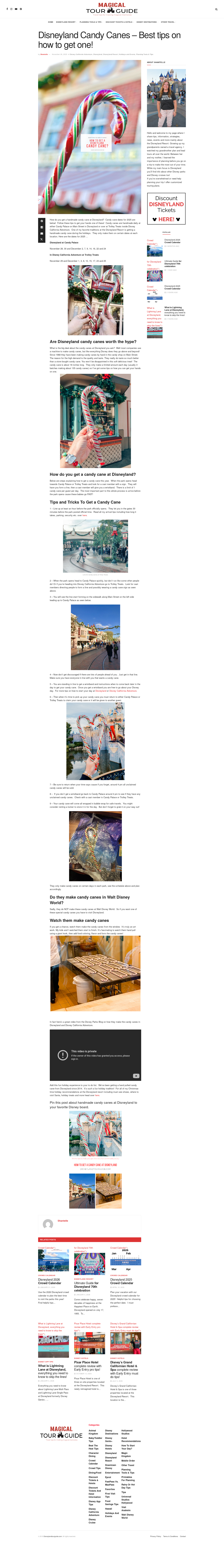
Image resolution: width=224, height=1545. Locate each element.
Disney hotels (81, 1358)
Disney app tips (45, 1361)
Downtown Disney (110, 1466)
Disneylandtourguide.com (53, 1536)
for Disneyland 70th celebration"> (83, 1249)
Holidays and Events (127, 54)
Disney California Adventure (81, 54)
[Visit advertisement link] (166, 208)
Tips (123, 1492)
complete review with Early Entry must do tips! (124, 1369)
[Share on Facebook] (41, 227)
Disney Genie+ (108, 1439)
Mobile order (128, 1460)
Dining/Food (95, 1472)
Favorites (110, 1489)
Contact (183, 1536)
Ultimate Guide (86, 1286)
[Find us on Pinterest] (21, 9)
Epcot (108, 1477)
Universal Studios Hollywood (126, 1499)
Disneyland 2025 (121, 1281)
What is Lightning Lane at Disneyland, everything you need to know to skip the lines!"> (51, 1329)
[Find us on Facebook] (7, 9)
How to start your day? (128, 1447)
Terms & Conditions (170, 1536)
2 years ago (172, 292)
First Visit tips (110, 1495)
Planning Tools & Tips (91, 22)
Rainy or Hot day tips (128, 1486)
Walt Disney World (127, 1516)
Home (50, 22)
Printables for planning (128, 1478)
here (84, 515)
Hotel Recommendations (131, 1439)
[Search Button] (216, 9)
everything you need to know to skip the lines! (53, 1371)
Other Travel (167, 22)
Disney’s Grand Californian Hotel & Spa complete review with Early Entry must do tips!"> (125, 1327)
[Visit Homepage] (112, 9)
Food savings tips (111, 1503)
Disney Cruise (92, 1521)
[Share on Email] (41, 233)
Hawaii (108, 1508)
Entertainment (112, 1472)
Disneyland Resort (65, 22)
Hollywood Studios (126, 1432)
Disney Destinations (147, 22)
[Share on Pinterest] (41, 221)
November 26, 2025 (59, 54)
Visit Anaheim (126, 1509)
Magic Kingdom (126, 1454)
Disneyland (97, 54)
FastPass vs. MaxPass (111, 1483)
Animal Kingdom (93, 1432)
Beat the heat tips (93, 1447)
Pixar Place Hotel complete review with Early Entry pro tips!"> (87, 1327)
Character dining (94, 1454)
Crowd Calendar (46, 1275)
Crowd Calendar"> (47, 1247)
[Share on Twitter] (41, 240)
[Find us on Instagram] (11, 9)
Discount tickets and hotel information (95, 1492)
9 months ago (172, 246)
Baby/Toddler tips (95, 1439)
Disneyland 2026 (49, 1281)
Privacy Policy (155, 1536)
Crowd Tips (94, 1468)
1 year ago (171, 270)
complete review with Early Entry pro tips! (87, 1366)
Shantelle (44, 54)
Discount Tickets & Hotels (119, 22)
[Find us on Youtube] (16, 9)
